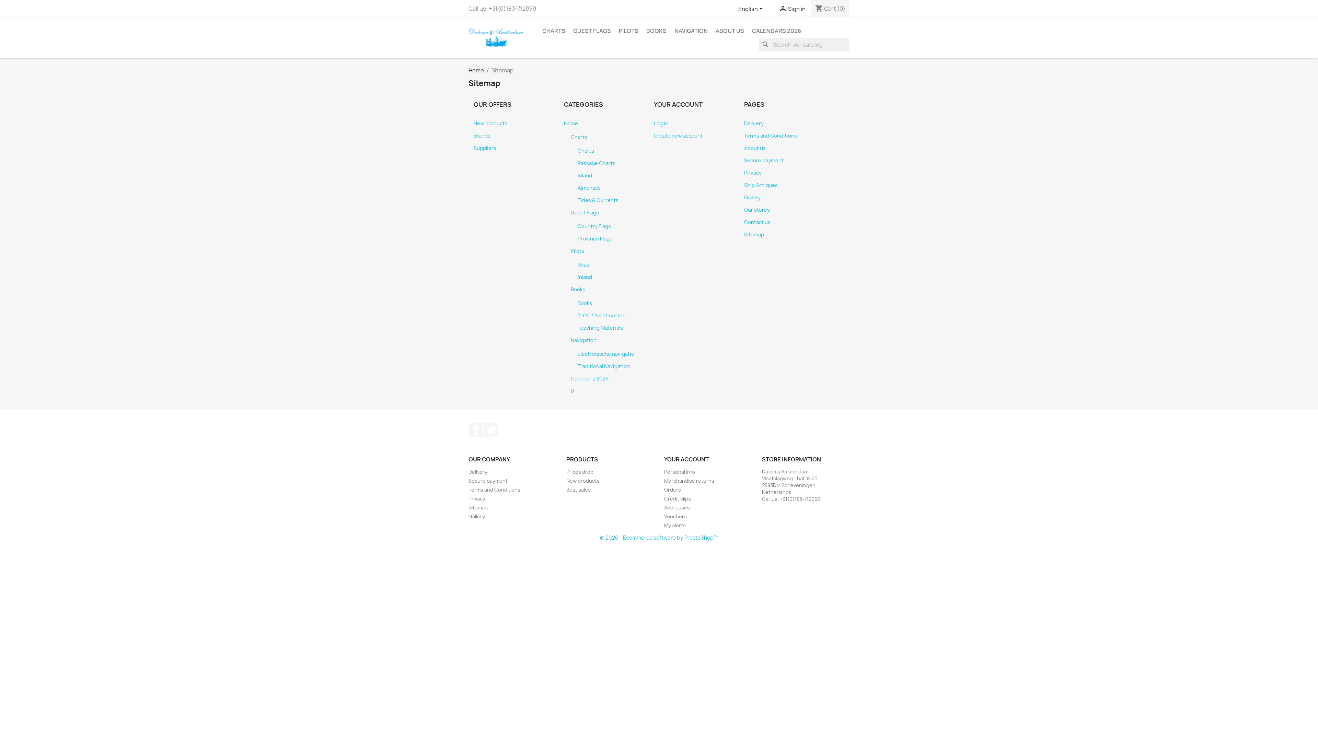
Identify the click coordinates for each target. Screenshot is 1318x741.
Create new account (678, 135)
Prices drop (579, 472)
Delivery (754, 123)
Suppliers (485, 148)
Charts (553, 31)
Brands (482, 135)
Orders (672, 489)
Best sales (578, 489)
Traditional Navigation (604, 366)
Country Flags (594, 226)
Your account (686, 459)
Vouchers (675, 516)
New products (490, 123)
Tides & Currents (598, 200)
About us (730, 31)
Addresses (677, 507)
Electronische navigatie (606, 354)
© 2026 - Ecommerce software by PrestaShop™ (659, 537)
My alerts (675, 525)
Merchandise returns (689, 481)
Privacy (753, 172)
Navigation (691, 31)
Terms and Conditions (770, 135)
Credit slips (677, 498)
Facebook (476, 430)
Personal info (679, 472)
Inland (585, 175)
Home (571, 123)
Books (656, 31)
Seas (583, 264)
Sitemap (754, 234)
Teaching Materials (600, 328)
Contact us (757, 222)
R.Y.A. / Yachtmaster (601, 315)
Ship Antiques (761, 185)
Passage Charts (596, 163)
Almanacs (589, 188)
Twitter (491, 430)
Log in (661, 123)
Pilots (628, 31)
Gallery (752, 197)
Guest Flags (592, 31)
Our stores (757, 210)
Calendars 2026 (776, 31)
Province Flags (595, 238)
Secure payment (764, 160)
